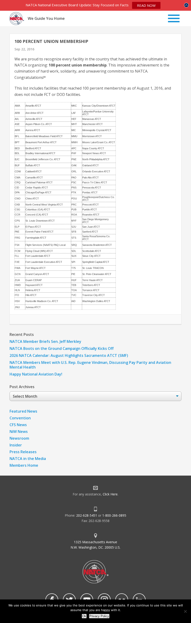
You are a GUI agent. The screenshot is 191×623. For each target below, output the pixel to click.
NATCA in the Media (28, 458)
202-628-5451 (86, 515)
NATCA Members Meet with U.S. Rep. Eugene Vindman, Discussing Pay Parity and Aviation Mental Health (90, 365)
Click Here (110, 494)
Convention (20, 418)
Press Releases (23, 451)
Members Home (24, 465)
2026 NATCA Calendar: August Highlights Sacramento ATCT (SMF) (69, 355)
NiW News (19, 431)
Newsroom (19, 438)
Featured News (23, 411)
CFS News (18, 424)
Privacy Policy (99, 616)
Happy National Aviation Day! (36, 374)
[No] (185, 611)
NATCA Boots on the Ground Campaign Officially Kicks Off (62, 348)
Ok (84, 616)
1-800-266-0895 (114, 515)
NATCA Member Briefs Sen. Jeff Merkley (45, 341)
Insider (16, 445)
